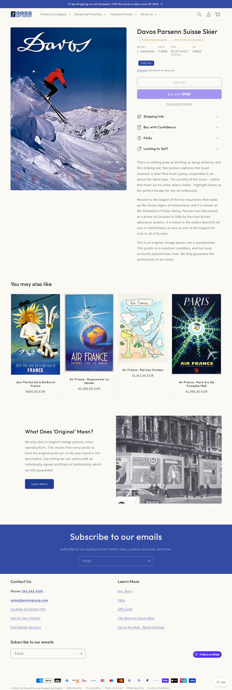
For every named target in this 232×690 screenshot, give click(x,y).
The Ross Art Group (29, 688)
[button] (55, 14)
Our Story (125, 591)
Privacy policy (93, 687)
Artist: (141, 46)
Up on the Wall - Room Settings (141, 627)
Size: (173, 46)
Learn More (39, 484)
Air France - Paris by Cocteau (142, 370)
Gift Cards (125, 609)
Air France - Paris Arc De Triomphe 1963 (196, 384)
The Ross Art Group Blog (136, 618)
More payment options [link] (179, 103)
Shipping (142, 70)
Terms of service (114, 687)
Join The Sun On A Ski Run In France (35, 384)
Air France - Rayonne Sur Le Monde (89, 381)
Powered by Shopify (52, 688)
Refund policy (74, 687)
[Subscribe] (148, 561)
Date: (161, 46)
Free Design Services (26, 627)
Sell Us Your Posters (26, 618)
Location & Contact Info (28, 609)
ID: (194, 46)
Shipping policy (135, 687)
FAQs (121, 600)
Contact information (159, 687)
